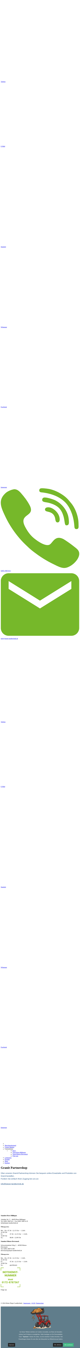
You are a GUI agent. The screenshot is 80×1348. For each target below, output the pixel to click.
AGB (33, 1303)
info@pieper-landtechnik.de (12, 1184)
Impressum (27, 1303)
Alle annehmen (68, 1345)
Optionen (11, 1345)
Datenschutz (40, 1303)
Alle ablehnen (58, 1345)
